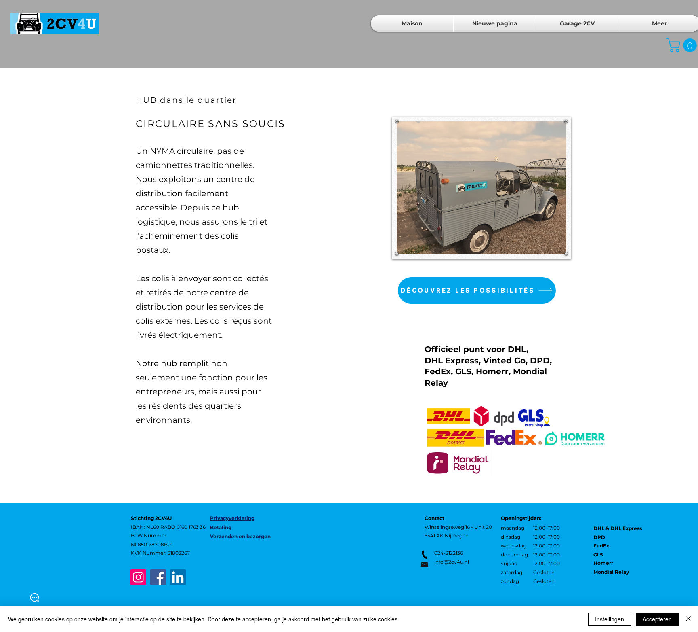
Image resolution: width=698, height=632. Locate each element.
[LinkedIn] (178, 577)
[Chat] (34, 597)
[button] (477, 290)
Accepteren (657, 619)
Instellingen (609, 619)
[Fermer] (688, 619)
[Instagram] (138, 577)
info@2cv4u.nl (451, 562)
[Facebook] (158, 577)
